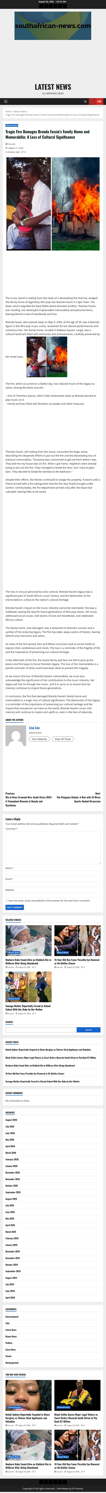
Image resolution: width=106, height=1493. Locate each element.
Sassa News (11, 1349)
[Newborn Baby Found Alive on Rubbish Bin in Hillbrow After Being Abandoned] (29, 940)
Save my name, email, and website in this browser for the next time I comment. (49, 900)
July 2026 (10, 1126)
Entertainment (12, 1316)
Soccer (9, 1356)
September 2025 (13, 1192)
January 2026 (12, 1166)
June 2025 (10, 1212)
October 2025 (12, 1185)
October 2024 (12, 1264)
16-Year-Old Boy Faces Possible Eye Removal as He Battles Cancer (76, 961)
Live (99, 101)
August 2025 (11, 1199)
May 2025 (10, 1218)
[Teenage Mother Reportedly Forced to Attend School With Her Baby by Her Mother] (29, 987)
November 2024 (13, 1258)
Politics (9, 1343)
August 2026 (11, 1119)
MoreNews (63, 1488)
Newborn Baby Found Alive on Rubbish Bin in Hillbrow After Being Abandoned (28, 961)
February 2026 (12, 1159)
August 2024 (11, 1277)
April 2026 (10, 1146)
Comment (12, 828)
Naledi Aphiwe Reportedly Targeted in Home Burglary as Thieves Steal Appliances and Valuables (48, 1049)
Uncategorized (12, 1362)
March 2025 (11, 1231)
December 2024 (13, 1251)
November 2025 (13, 1179)
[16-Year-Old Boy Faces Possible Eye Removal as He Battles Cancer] (77, 940)
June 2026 (10, 1133)
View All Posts (63, 739)
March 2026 (11, 1152)
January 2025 (11, 1245)
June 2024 (10, 1291)
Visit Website (39, 739)
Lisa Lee (11, 144)
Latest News (53, 86)
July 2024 (10, 1284)
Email (9, 879)
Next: (78, 797)
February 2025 (12, 1238)
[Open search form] (85, 101)
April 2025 (10, 1225)
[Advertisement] (53, 60)
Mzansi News (11, 125)
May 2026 (10, 1139)
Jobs (8, 1323)
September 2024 (13, 1271)
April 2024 (10, 1297)
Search (9, 1022)
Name (10, 868)
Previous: (29, 799)
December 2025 (13, 1172)
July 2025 (10, 1205)
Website (10, 889)
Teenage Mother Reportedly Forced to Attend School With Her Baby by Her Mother (28, 1007)
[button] (6, 101)
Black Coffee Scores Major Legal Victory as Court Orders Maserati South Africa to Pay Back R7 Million (51, 1057)
